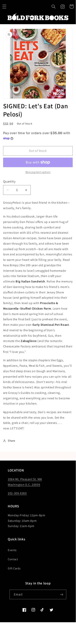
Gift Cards (14, 568)
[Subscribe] (61, 594)
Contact (13, 559)
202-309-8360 (17, 493)
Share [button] (11, 440)
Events (12, 550)
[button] (53, 6)
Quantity (9, 181)
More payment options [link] (38, 172)
